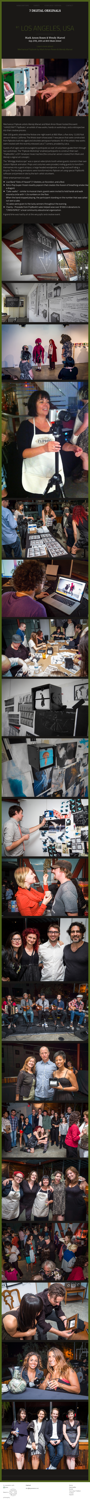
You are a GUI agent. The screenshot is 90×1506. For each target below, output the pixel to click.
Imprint (71, 1495)
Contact (69, 5)
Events (37, 5)
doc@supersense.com (32, 1488)
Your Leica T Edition (52, 5)
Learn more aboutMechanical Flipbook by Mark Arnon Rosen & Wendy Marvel (45, 48)
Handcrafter (72, 1487)
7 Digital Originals (45, 11)
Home (71, 1485)
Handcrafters (22, 5)
